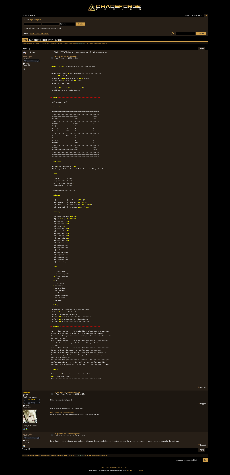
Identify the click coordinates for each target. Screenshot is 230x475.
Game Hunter (80, 43)
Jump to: (179, 460)
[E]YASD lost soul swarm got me (66, 56)
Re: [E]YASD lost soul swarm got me (67, 392)
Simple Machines (123, 468)
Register (58, 40)
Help (31, 40)
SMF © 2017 (114, 468)
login (31, 20)
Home (24, 40)
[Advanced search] (172, 34)
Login (50, 40)
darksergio (27, 57)
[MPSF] (27, 430)
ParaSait (26, 393)
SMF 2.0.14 (105, 468)
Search (37, 40)
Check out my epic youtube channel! (62, 412)
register (38, 20)
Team (44, 40)
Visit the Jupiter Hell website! (39, 33)
